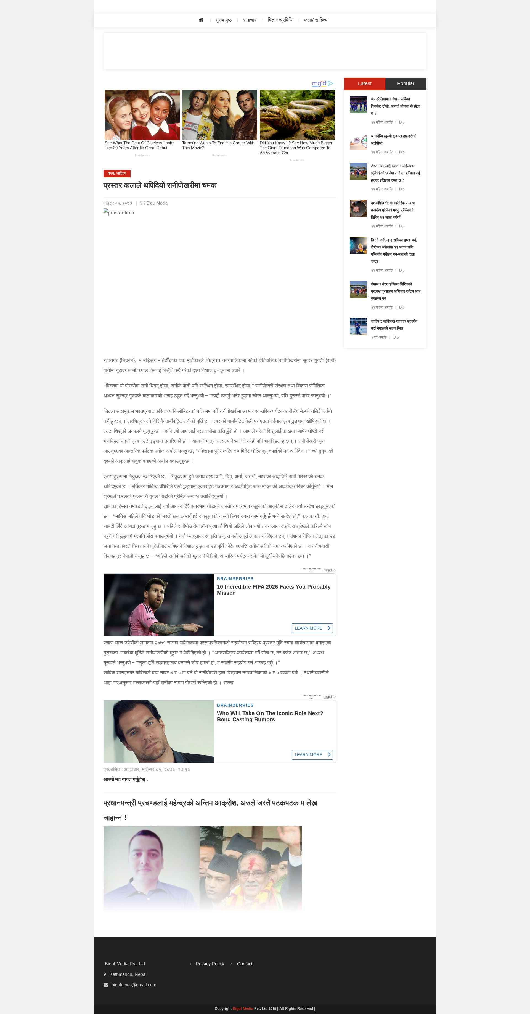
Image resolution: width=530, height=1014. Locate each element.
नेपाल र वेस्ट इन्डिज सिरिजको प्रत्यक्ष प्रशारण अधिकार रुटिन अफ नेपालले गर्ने (395, 291)
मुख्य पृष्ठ (224, 20)
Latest (365, 84)
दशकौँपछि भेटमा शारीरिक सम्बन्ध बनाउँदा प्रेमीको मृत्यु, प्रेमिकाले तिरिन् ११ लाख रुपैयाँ (393, 210)
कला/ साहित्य (315, 20)
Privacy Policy (210, 964)
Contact (244, 964)
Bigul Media (243, 1009)
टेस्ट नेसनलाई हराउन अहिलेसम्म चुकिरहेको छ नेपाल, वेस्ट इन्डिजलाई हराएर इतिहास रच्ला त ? (395, 173)
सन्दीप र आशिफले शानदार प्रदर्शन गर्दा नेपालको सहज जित (394, 325)
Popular (405, 84)
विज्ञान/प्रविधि (280, 20)
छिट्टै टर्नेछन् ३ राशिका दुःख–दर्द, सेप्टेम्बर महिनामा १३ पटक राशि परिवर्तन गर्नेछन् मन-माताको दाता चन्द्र (394, 251)
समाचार (249, 20)
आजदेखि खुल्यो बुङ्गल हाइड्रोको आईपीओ (393, 140)
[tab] (364, 84)
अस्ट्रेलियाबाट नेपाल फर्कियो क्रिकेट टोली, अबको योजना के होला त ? (395, 106)
